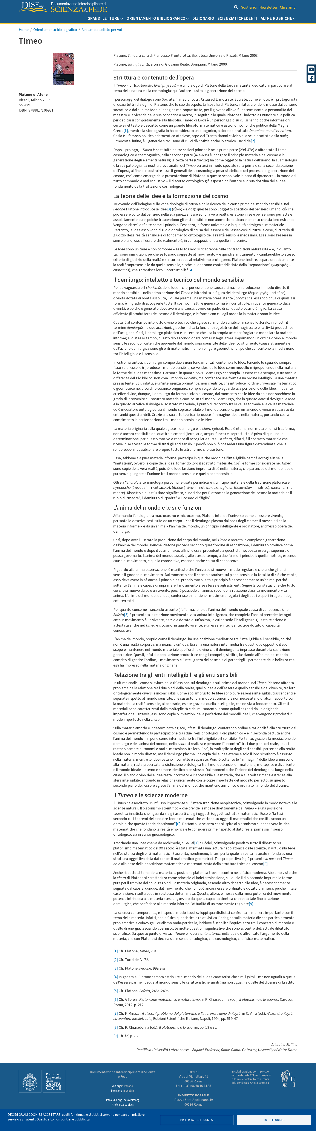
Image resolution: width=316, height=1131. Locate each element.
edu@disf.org (131, 1100)
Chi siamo (288, 7)
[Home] (63, 7)
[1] (125, 130)
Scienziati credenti (237, 18)
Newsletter (268, 7)
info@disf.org (114, 1100)
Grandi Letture (103, 18)
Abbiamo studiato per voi (102, 29)
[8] (265, 864)
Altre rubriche (276, 18)
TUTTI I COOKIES (274, 1120)
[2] (253, 141)
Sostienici (249, 7)
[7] (196, 843)
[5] (126, 615)
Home (24, 29)
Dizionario (203, 18)
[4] (115, 977)
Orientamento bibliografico (155, 18)
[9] (251, 904)
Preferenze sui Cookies (196, 1120)
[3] (169, 209)
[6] (178, 824)
